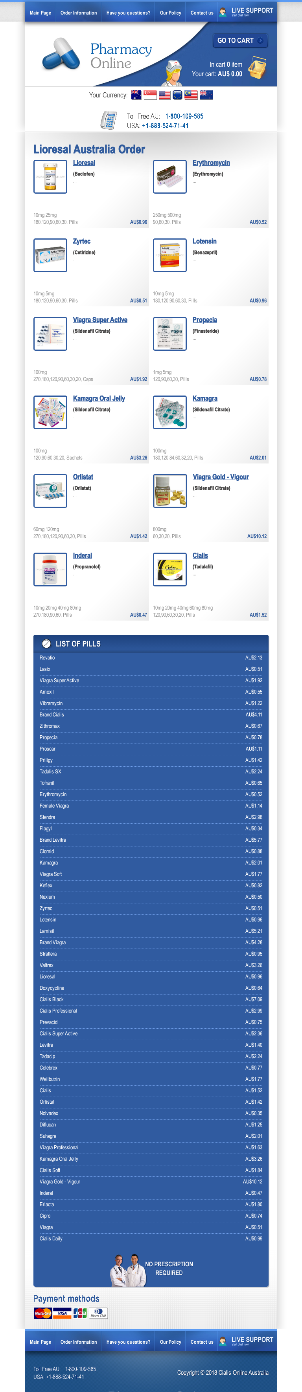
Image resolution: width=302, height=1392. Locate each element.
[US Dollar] (165, 95)
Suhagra (48, 1136)
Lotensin (205, 241)
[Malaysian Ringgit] (191, 95)
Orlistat (83, 477)
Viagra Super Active (100, 320)
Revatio (47, 658)
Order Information (79, 13)
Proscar (47, 749)
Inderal (82, 556)
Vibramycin (51, 703)
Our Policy (170, 13)
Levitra (46, 1045)
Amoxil (47, 692)
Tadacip (47, 1056)
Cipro (45, 1216)
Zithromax (50, 726)
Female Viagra (54, 806)
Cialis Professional (58, 1011)
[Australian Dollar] (136, 95)
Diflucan (48, 1125)
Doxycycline (52, 988)
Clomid (47, 851)
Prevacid (48, 1022)
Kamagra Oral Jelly (99, 399)
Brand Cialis (52, 715)
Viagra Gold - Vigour (221, 477)
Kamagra (205, 399)
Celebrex (48, 1068)
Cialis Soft (50, 1170)
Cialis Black (52, 999)
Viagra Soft (51, 874)
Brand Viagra (53, 942)
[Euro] (177, 95)
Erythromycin (211, 163)
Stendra (47, 817)
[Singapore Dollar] (150, 95)
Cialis (200, 556)
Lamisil (47, 931)
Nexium (47, 897)
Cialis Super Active (58, 1034)
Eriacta (47, 1204)
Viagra (46, 1227)
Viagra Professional (59, 1147)
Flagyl (46, 829)
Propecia (205, 320)
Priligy (46, 760)
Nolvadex (49, 1113)
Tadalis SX (50, 772)
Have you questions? (129, 13)
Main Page (40, 13)
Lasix (45, 669)
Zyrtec (81, 241)
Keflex (46, 885)
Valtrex (46, 965)
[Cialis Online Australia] (97, 55)
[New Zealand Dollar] (206, 95)
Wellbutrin (50, 1079)
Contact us (202, 13)
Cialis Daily (51, 1239)
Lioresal (84, 163)
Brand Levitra (53, 840)
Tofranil (47, 783)
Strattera (48, 954)
